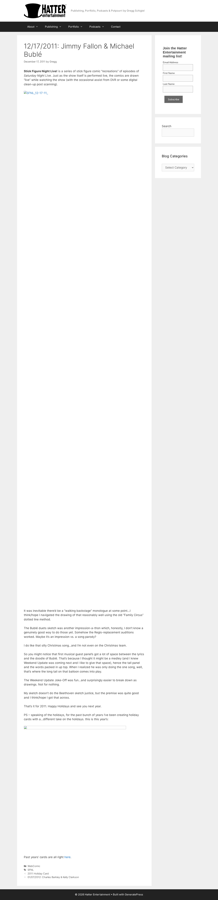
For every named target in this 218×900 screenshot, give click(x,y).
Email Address (170, 62)
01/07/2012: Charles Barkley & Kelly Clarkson (53, 877)
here (67, 857)
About (30, 26)
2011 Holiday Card (38, 873)
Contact (115, 26)
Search (166, 126)
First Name (169, 73)
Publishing (51, 26)
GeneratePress (134, 894)
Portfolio (73, 26)
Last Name (169, 84)
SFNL (31, 869)
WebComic (34, 866)
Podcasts (94, 26)
